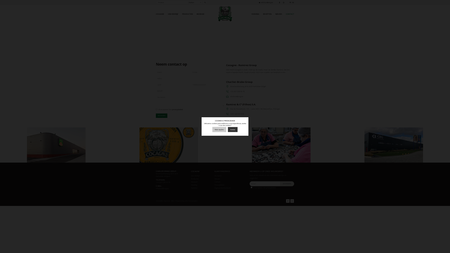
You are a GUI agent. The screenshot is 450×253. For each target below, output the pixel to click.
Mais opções (219, 129)
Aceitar (232, 129)
